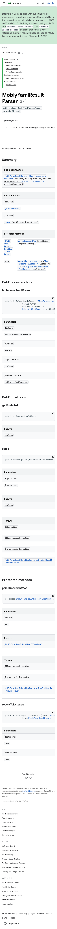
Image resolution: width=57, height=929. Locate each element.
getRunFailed (11, 208)
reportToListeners (27, 261)
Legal (32, 914)
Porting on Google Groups (13, 871)
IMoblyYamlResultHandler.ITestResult (8, 247)
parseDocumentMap (27, 241)
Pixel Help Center (9, 887)
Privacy (49, 914)
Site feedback (10, 918)
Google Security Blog (11, 859)
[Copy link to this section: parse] (11, 449)
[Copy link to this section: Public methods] (28, 397)
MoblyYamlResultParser (16, 176)
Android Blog (7, 854)
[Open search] (38, 3)
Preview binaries (9, 826)
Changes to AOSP (38, 36)
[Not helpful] (23, 53)
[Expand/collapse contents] (17, 59)
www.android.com (10, 891)
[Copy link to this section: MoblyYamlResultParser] (33, 290)
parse (7, 222)
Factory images (8, 831)
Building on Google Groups (13, 867)
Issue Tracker (7, 904)
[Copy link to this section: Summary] (19, 160)
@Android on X (8, 846)
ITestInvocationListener (33, 262)
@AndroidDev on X (10, 850)
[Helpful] (19, 53)
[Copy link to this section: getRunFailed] (20, 405)
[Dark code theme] (53, 298)
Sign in (50, 3)
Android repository (10, 814)
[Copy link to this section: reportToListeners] (27, 704)
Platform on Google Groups (13, 863)
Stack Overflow (8, 900)
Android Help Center (10, 883)
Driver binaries (8, 835)
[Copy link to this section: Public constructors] (35, 282)
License (40, 914)
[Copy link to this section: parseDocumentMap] (29, 588)
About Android (8, 914)
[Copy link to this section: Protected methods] (34, 580)
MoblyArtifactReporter (33, 181)
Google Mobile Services (12, 895)
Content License (28, 791)
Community (22, 914)
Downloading (7, 822)
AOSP (4, 47)
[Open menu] (4, 3)
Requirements (8, 818)
